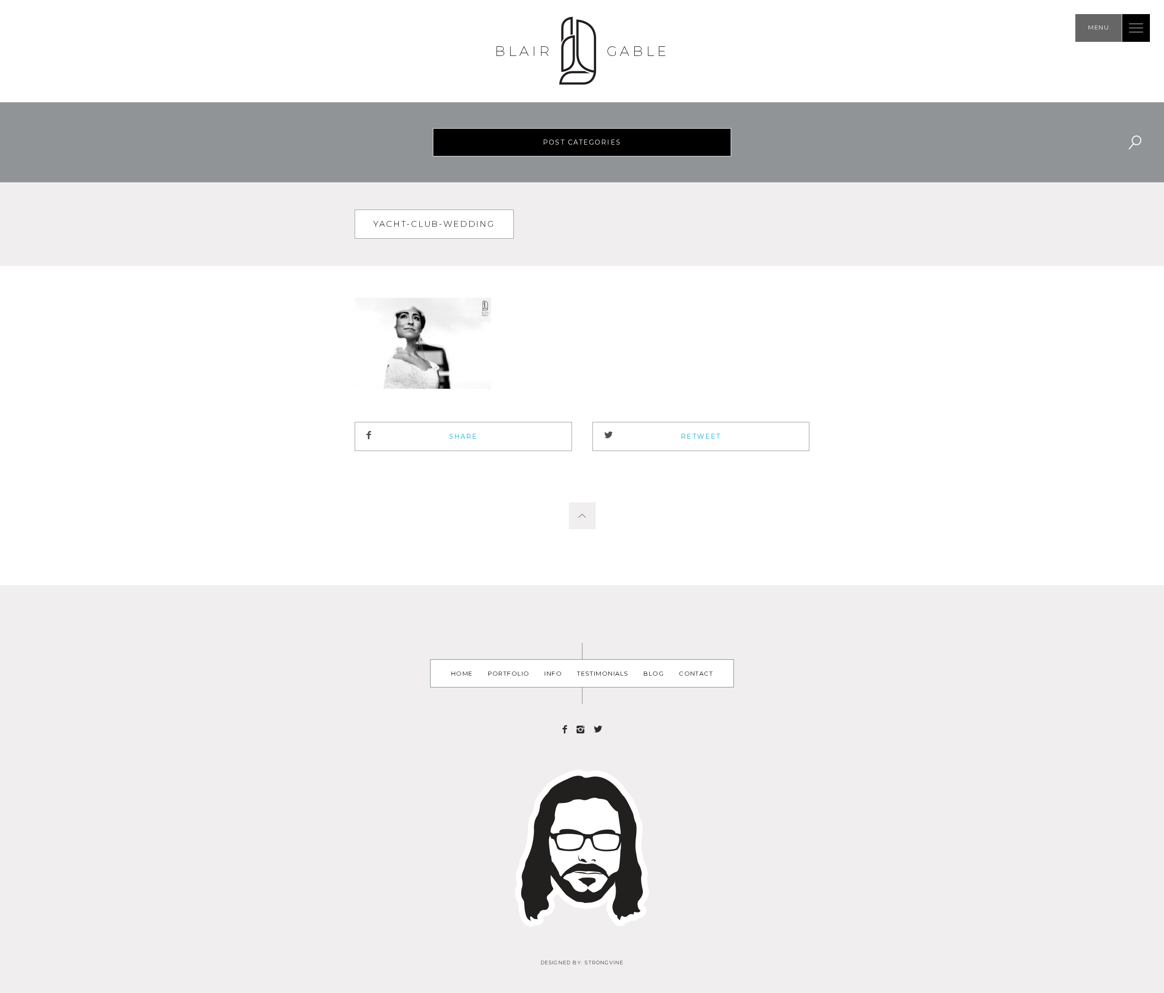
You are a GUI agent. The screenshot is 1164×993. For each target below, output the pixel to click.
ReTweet (701, 436)
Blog (653, 673)
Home (462, 673)
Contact (696, 673)
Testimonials (602, 673)
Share (463, 436)
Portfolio (509, 673)
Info (553, 673)
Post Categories (582, 142)
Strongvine (603, 962)
